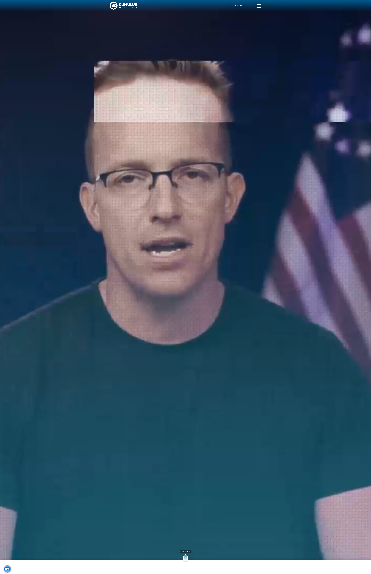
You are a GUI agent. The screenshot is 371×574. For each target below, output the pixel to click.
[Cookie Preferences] (7, 569)
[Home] (150, 6)
